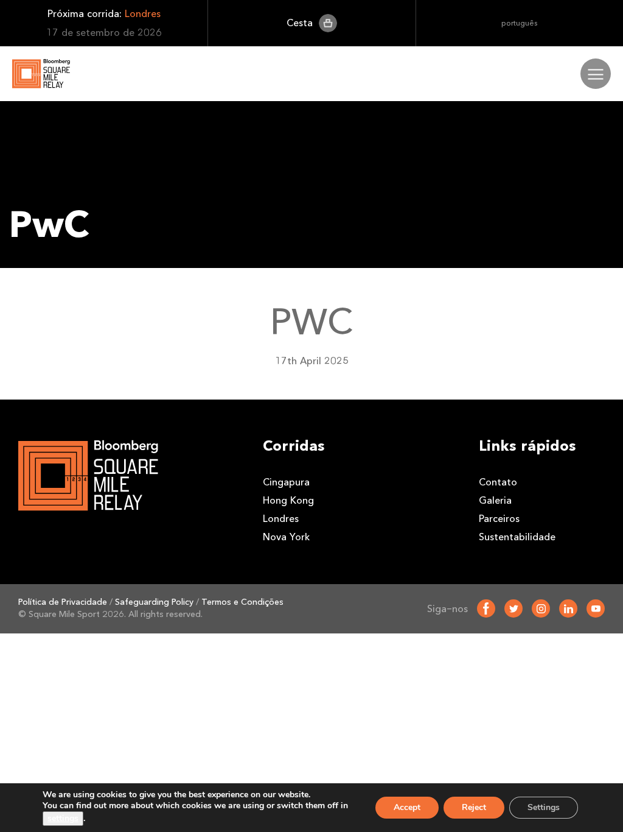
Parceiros (499, 518)
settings (62, 818)
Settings (543, 807)
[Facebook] (486, 608)
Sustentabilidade (517, 537)
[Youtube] (595, 608)
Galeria (495, 500)
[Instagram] (541, 608)
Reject (474, 807)
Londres (281, 518)
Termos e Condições (242, 602)
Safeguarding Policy (154, 602)
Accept (407, 807)
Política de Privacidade (62, 602)
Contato (498, 482)
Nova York (286, 537)
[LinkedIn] (568, 608)
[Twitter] (513, 608)
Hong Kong (288, 500)
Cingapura (286, 482)
